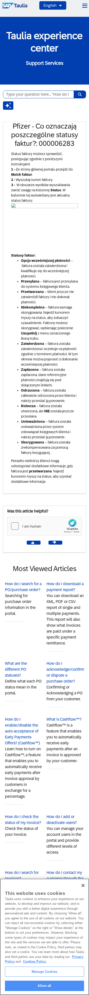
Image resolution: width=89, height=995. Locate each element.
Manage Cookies (44, 971)
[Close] (83, 885)
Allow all (44, 986)
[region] (44, 937)
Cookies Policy (34, 961)
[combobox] (36, 94)
